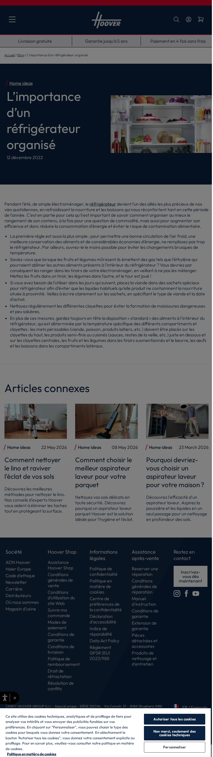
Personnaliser (174, 747)
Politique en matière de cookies (31, 754)
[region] (105, 732)
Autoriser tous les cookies (174, 719)
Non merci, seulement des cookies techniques (174, 733)
